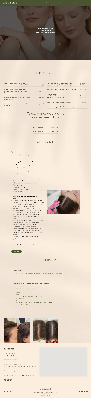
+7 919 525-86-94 (9, 353)
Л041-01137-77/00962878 (45, 389)
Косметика (78, 3)
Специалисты (69, 3)
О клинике (49, 3)
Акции (61, 3)
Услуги (56, 3)
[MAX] (87, 392)
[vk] (10, 380)
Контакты (85, 3)
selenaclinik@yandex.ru (12, 360)
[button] (45, 31)
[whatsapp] (8, 380)
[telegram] (5, 380)
